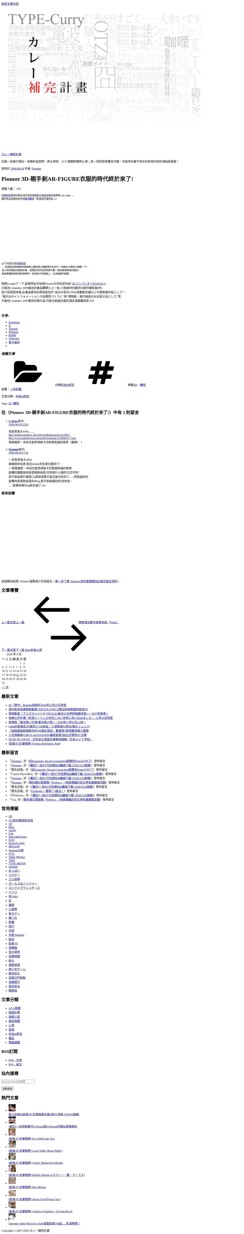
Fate (11, 833)
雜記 (11, 1038)
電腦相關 (14, 1042)
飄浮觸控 (29, 198)
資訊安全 (14, 986)
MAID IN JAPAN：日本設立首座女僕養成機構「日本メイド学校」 (51, 739)
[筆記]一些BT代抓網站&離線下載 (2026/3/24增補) (60, 765)
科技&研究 (67, 384)
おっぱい (14, 870)
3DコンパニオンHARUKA (88, 283)
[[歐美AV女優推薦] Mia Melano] (12, 1183)
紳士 (11, 960)
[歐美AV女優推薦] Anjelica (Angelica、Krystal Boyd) (40, 1211)
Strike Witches (17, 857)
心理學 (13, 909)
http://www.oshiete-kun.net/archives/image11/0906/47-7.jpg (42, 438)
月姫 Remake (16, 935)
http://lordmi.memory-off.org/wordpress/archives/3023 (39, 434)
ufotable (13, 866)
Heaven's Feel (16, 843)
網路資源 (14, 964)
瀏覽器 (13, 947)
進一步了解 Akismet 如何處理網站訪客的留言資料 (86, 581)
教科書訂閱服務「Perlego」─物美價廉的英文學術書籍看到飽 (67, 782)
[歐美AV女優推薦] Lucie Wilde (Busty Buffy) (35, 1150)
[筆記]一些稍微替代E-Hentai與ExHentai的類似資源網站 (43, 1126)
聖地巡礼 (14, 973)
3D (135, 384)
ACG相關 (15, 1008)
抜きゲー (14, 913)
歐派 (11, 939)
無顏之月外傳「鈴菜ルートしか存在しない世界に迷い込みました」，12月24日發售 (61, 717)
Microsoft (14, 846)
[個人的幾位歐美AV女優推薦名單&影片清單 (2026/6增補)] (12, 1110)
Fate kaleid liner (18, 836)
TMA (12, 860)
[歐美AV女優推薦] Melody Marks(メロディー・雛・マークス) (47, 1175)
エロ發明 (14, 879)
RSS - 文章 (15, 1060)
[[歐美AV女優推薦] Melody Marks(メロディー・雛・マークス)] (12, 1170)
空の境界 (14, 952)
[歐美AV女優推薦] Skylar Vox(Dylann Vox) (34, 1199)
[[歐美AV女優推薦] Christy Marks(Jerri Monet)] (12, 1158)
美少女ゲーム (17, 969)
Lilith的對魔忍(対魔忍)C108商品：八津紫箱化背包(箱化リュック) (49, 726)
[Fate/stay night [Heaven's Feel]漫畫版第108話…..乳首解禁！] (12, 1219)
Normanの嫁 (16, 850)
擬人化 (13, 917)
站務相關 (14, 956)
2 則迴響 (16, 389)
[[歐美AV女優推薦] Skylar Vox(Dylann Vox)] (12, 1195)
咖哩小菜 (14, 1016)
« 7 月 (5, 687)
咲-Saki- (13, 896)
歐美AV (13, 943)
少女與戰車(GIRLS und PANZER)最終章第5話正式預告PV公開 (48, 735)
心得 (11, 1025)
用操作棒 (46, 195)
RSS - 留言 (15, 1064)
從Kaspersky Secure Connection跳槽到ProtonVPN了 (60, 761)
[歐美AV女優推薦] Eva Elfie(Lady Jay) (32, 1138)
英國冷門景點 (17, 977)
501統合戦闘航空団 (21, 820)
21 (17, 674)
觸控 (143, 384)
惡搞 (11, 1029)
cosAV (12, 830)
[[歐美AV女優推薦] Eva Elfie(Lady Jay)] (12, 1134)
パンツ (13, 892)
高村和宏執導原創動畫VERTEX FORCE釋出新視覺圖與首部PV (48, 709)
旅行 (11, 926)
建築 (11, 905)
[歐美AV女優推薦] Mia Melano (27, 1187)
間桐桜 (13, 990)
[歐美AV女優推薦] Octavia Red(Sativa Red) (34, 743)
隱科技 (7, 195)
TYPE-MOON (17, 863)
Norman (36, 168)
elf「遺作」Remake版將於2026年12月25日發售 (37, 705)
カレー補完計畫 (11, 154)
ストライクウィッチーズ (24, 887)
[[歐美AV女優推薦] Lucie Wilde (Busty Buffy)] (12, 1146)
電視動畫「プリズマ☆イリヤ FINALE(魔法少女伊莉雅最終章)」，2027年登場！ (59, 713)
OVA (12, 853)
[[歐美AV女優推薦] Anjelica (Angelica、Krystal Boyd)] (12, 1207)
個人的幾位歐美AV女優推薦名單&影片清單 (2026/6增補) (44, 1114)
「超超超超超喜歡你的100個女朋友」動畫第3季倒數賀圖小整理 (49, 730)
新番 (11, 922)
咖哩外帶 (14, 1012)
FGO (11, 839)
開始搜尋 (7, 1088)
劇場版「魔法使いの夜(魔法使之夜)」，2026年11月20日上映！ (47, 722)
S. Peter (13, 421)
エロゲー (14, 875)
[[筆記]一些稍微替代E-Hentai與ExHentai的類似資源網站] (12, 1122)
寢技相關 (14, 1021)
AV (11, 823)
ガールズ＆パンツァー (23, 883)
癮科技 (21, 263)
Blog (11, 827)
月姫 (11, 930)
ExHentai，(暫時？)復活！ (47, 791)
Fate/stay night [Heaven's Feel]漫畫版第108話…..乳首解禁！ (45, 1223)
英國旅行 (14, 982)
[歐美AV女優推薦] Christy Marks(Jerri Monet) (36, 1162)
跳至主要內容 (10, 3)
